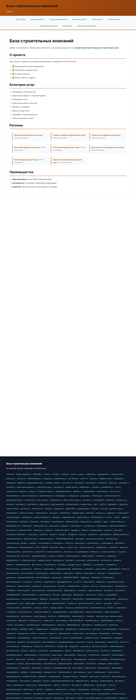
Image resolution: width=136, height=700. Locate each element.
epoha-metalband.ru (42, 517)
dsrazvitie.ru (66, 599)
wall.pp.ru (95, 681)
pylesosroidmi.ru (106, 681)
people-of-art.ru (44, 560)
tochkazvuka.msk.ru (29, 560)
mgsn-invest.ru (114, 672)
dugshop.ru (111, 513)
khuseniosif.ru (116, 651)
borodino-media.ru (53, 483)
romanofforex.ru (93, 543)
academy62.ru (50, 582)
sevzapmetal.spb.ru (60, 612)
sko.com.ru (25, 556)
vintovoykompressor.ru (26, 487)
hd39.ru (34, 633)
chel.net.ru (90, 513)
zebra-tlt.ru (112, 483)
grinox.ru (125, 569)
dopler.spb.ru (68, 573)
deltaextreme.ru (64, 633)
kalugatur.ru (72, 534)
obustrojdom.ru (70, 590)
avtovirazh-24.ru (13, 651)
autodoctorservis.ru (112, 496)
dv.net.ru (46, 681)
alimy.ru (63, 547)
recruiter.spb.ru (45, 543)
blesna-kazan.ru (88, 556)
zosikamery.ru (12, 547)
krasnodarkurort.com (115, 582)
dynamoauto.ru (93, 560)
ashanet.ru (94, 478)
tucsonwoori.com (34, 642)
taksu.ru (32, 491)
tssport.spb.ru (30, 603)
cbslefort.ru (11, 638)
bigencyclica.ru (84, 509)
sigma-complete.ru (112, 612)
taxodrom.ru (55, 599)
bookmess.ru (11, 620)
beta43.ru (21, 642)
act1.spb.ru (62, 565)
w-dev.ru (108, 517)
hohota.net (53, 547)
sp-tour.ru (86, 586)
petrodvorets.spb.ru (100, 646)
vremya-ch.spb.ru (13, 608)
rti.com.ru (77, 582)
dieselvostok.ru (83, 517)
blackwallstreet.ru (59, 603)
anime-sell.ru (37, 668)
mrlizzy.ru (61, 625)
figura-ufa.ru (94, 676)
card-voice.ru (67, 483)
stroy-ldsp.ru (19, 625)
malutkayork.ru (58, 522)
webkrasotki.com (13, 526)
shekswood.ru (90, 668)
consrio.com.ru (38, 509)
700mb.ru (84, 676)
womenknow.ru (12, 681)
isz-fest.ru (108, 530)
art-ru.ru (77, 694)
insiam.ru (48, 509)
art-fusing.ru (117, 633)
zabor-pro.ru (91, 595)
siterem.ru (38, 569)
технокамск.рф (79, 659)
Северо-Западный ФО (58, 19)
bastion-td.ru (40, 552)
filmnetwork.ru (12, 522)
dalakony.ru (85, 577)
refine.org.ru (20, 659)
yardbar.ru (25, 672)
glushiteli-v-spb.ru (27, 629)
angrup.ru (33, 543)
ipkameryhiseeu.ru (98, 608)
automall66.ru (117, 668)
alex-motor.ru (37, 565)
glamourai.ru (67, 595)
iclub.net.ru (89, 569)
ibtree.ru (72, 689)
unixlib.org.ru (96, 689)
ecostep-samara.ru (108, 552)
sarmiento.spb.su (116, 509)
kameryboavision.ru (14, 539)
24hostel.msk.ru (97, 517)
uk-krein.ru (31, 659)
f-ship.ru (116, 517)
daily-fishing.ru (12, 629)
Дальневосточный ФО (48, 26)
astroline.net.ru (50, 565)
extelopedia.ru (12, 513)
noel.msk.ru (80, 642)
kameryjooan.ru (42, 573)
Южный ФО (67, 26)
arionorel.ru (105, 651)
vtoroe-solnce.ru (13, 646)
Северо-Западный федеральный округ (69, 135)
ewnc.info (118, 530)
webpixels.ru (74, 646)
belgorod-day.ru (106, 478)
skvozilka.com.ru (39, 694)
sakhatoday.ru (102, 526)
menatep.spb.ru (109, 689)
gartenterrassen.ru (13, 694)
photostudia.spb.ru (13, 582)
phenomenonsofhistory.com (63, 681)
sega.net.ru (37, 681)
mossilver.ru (101, 556)
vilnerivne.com (113, 642)
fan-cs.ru (94, 586)
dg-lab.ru (24, 543)
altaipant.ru (48, 478)
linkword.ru (22, 620)
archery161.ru (70, 509)
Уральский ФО (97, 19)
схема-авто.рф (12, 543)
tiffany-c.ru (95, 552)
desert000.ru (27, 608)
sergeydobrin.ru (12, 560)
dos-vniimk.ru (25, 681)
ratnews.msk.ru (56, 638)
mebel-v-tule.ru (24, 586)
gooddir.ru (98, 522)
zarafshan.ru (124, 483)
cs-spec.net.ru (48, 620)
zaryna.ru (95, 487)
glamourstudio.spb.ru (33, 663)
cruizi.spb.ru (43, 651)
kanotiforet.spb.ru (46, 496)
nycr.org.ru (108, 603)
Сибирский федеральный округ (66, 147)
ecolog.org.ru (73, 496)
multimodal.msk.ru (62, 530)
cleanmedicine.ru (13, 496)
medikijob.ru (96, 577)
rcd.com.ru (43, 633)
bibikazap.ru (19, 685)
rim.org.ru (56, 595)
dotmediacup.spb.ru (14, 655)
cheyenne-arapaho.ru (42, 612)
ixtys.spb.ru (11, 663)
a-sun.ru (9, 625)
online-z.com (72, 547)
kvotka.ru (10, 504)
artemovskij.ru (56, 573)
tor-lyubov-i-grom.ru (45, 491)
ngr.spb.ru (56, 517)
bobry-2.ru (124, 642)
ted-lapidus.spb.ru (77, 612)
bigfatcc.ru (21, 483)
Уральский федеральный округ (27, 147)
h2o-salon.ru (45, 522)
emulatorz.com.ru (89, 694)
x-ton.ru (117, 487)
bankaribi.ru (119, 478)
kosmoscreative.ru (54, 552)
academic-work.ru (92, 638)
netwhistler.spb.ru (45, 685)
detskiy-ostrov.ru (40, 526)
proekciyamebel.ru (29, 595)
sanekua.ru (118, 638)
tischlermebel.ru (104, 668)
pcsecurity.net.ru (49, 586)
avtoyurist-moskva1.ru (95, 539)
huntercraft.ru (49, 646)
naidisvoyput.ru (100, 672)
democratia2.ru (78, 616)
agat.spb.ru (79, 539)
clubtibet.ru (70, 560)
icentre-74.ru (11, 633)
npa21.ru (117, 603)
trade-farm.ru (11, 491)
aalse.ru (81, 474)
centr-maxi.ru (70, 698)
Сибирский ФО (114, 19)
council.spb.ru (49, 569)
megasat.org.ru (42, 629)
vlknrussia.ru (59, 487)
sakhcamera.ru (56, 500)
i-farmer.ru (90, 616)
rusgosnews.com (68, 517)
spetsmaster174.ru (82, 608)
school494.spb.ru (13, 517)
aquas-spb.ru (100, 642)
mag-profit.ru (124, 629)
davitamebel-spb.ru (39, 556)
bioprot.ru (53, 633)
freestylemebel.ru (65, 672)
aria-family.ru (73, 478)
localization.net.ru (57, 629)
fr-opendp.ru (11, 612)
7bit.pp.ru (62, 534)
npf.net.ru (53, 534)
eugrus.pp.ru (44, 504)
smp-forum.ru (28, 552)
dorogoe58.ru (111, 595)
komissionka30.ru (110, 629)
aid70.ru (78, 573)
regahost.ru (123, 504)
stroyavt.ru (87, 500)
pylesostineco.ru (13, 573)
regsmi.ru (125, 517)
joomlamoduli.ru (76, 638)
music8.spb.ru (57, 543)
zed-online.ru (91, 483)
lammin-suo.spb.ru (26, 513)
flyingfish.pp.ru (71, 629)
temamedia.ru (104, 633)
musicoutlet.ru (79, 663)
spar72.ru (39, 689)
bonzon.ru (66, 685)
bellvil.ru (57, 685)
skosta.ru (119, 620)
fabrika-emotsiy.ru (47, 539)
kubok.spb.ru (80, 543)
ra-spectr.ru (92, 659)
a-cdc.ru (73, 474)
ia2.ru (96, 504)
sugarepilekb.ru (114, 569)
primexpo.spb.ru (72, 504)
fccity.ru (20, 663)
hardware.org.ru (111, 539)
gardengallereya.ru (64, 582)
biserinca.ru (101, 582)
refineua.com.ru (35, 620)
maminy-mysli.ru (92, 651)
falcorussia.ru (97, 496)
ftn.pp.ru (101, 595)
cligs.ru (9, 685)
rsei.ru (90, 672)
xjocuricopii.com (38, 590)
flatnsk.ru (10, 565)
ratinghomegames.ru (94, 599)
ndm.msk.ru (101, 573)
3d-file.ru (65, 474)
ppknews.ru (108, 590)
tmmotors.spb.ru (23, 590)
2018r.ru (80, 698)
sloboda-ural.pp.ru (26, 547)
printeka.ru (27, 694)
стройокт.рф (62, 646)
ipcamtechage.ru (107, 620)
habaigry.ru (75, 530)
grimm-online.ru (114, 663)
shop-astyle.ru (70, 655)
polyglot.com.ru (74, 565)
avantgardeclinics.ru (67, 642)
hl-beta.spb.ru (123, 513)
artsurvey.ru (39, 698)
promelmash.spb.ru (118, 659)
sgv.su (105, 522)
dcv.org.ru (69, 608)
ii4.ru (21, 603)
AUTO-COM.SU (41, 547)
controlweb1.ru (99, 500)
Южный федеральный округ (26, 160)
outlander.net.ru (12, 668)
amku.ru (112, 685)
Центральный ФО (37, 19)
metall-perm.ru (89, 573)
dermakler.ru (28, 698)
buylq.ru (90, 642)
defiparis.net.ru (89, 685)
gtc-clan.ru (119, 681)
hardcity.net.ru (78, 599)
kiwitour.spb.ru (36, 672)
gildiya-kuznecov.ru (121, 534)
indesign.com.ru (50, 672)
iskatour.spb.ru (42, 513)
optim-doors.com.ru (86, 603)
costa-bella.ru (32, 504)
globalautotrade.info (26, 577)
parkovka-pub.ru (54, 694)
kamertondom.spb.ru (14, 500)
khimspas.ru (59, 698)
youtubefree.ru (107, 487)
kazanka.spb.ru (105, 534)
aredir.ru (49, 698)
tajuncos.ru (23, 491)
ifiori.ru (45, 608)
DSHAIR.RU (10, 590)
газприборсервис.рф (62, 668)
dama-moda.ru (27, 616)
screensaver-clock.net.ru (16, 534)
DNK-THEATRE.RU (76, 620)
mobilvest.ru (113, 547)
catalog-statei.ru (56, 608)
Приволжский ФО (79, 19)
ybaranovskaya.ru (95, 590)
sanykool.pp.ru (84, 689)
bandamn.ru (11, 483)
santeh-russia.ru (106, 586)
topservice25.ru (110, 599)
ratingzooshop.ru (114, 573)
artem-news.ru (89, 582)
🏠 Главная (20, 19)
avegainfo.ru (59, 509)
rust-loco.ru (100, 513)
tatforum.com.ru (118, 694)
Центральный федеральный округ (28, 135)
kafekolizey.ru (77, 569)
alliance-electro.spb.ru (72, 500)
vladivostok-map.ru (44, 487)
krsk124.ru (69, 543)
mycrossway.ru (92, 633)
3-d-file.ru (56, 474)
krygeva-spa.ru (78, 513)
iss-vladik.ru (76, 685)
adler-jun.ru (10, 478)
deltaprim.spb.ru (72, 522)
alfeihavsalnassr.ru (34, 478)
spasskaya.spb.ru (56, 651)
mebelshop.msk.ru (13, 552)
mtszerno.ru (113, 625)
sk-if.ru (66, 638)
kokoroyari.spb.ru (73, 556)
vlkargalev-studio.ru (70, 676)
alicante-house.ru (30, 676)
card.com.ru (93, 534)
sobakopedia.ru (96, 530)
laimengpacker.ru (13, 599)
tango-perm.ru (86, 522)
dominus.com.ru (61, 689)
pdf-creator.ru (76, 526)
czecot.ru (33, 651)
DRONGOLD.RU (64, 616)
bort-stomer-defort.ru (94, 698)
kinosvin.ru (34, 522)
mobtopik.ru (36, 586)
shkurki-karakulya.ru (29, 496)
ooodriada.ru (103, 659)
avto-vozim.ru (42, 500)
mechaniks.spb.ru (92, 620)
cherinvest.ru (27, 526)
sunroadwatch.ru (24, 638)
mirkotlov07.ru (78, 633)
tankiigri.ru (49, 689)
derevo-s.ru (82, 655)
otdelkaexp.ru (101, 547)
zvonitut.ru (102, 483)
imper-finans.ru (45, 595)
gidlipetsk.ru (87, 565)
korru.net (104, 509)
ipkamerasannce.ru (13, 676)
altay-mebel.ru (61, 620)
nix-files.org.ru (89, 526)
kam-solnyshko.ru (25, 612)
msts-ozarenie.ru (28, 573)
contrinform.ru (94, 655)
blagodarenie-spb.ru (36, 483)
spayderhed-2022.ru (63, 491)
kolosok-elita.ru (12, 509)
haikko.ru (85, 530)
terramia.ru (38, 582)
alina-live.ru (105, 676)
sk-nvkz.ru (52, 616)
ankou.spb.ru (54, 526)
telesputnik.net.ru (82, 681)
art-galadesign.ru (82, 552)
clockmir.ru (38, 646)
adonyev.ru (21, 478)
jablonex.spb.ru (116, 616)
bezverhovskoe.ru (43, 577)
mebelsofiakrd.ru (73, 625)
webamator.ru (84, 487)
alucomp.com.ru (104, 694)
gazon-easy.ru (101, 569)
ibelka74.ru (42, 676)
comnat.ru (44, 534)
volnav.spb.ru (33, 534)
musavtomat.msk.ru (54, 590)
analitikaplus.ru (107, 543)
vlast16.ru (95, 509)
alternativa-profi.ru (13, 698)
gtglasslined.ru (12, 603)
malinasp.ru (24, 522)
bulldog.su (102, 663)
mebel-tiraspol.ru (31, 655)
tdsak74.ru (110, 500)
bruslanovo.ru (26, 569)
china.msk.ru (91, 663)
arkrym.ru (84, 478)
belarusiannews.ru (119, 676)
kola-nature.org (50, 663)
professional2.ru (111, 698)
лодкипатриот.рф (63, 569)
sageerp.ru (44, 599)
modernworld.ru (12, 616)
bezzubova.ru (58, 560)
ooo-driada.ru (99, 565)
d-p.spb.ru (122, 552)
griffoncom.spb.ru (31, 539)
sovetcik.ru (82, 590)
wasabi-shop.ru (71, 487)
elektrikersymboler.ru (118, 526)
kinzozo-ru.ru (121, 500)
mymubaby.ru (27, 517)
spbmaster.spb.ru (65, 663)
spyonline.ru (120, 543)
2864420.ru (37, 474)
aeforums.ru (38, 530)
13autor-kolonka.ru (23, 474)
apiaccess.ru (11, 577)
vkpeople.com (78, 651)
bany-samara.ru (79, 672)
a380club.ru (91, 474)
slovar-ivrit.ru (115, 491)
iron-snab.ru (20, 504)
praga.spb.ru (86, 496)
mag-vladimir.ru (12, 672)
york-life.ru (10, 487)
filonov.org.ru (66, 659)
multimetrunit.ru (74, 586)
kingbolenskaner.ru (22, 565)
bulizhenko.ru (87, 625)
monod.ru (10, 659)
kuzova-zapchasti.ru (30, 599)
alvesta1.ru (65, 526)
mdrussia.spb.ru (118, 655)
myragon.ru (27, 582)
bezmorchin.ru (86, 504)
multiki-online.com (117, 522)
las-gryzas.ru (102, 685)
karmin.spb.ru (77, 668)
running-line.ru (65, 513)
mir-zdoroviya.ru (13, 569)
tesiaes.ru (83, 534)
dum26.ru (110, 608)
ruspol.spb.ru (121, 608)
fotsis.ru (52, 556)
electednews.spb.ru (14, 689)
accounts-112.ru (117, 474)
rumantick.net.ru (100, 625)
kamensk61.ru (42, 659)
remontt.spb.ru (109, 577)
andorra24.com (44, 603)
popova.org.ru (31, 685)
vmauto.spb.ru (57, 655)
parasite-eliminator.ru (94, 612)
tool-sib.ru (62, 586)
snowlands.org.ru (33, 625)
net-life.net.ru (30, 500)
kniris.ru (68, 651)
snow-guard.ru (102, 491)
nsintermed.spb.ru (117, 646)
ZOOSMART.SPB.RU (71, 577)
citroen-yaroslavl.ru (40, 638)
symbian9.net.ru (120, 586)
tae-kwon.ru (25, 509)
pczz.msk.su (86, 646)
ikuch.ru (99, 603)
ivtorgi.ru (37, 608)
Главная (9, 11)
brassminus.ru (78, 595)
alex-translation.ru (49, 642)
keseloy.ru (48, 668)
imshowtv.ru (11, 586)
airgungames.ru (103, 474)
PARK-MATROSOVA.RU (65, 539)
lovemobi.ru (67, 694)
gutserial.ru (105, 655)
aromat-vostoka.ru (86, 547)
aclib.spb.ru (97, 629)
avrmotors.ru (68, 552)
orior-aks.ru (80, 560)
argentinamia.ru (60, 478)
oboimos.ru (72, 603)
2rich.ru (47, 474)
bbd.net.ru (124, 547)
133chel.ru (10, 474)
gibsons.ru (123, 698)
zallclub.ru (49, 530)
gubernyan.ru (123, 599)
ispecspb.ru (112, 504)
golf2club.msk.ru (25, 530)
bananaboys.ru (107, 638)
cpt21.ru (103, 504)
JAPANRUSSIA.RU (13, 595)
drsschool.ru (57, 577)
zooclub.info (55, 659)
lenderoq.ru (111, 556)
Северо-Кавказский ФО (86, 26)
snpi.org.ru (53, 513)
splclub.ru (77, 491)
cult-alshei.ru (120, 590)
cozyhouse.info (55, 676)
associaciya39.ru (57, 504)
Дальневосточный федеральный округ (107, 147)
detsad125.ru (112, 565)
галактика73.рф (13, 556)
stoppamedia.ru (89, 491)
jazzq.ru (24, 651)
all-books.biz (44, 655)
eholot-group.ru (40, 616)
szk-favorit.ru (106, 560)
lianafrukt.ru (11, 642)
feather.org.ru (28, 689)
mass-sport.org (102, 616)
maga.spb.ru (25, 668)
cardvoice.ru (79, 483)
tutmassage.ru (61, 496)
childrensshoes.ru (49, 625)
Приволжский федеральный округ (106, 135)
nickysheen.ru (26, 646)
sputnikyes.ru (11, 530)
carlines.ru (117, 560)
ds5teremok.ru (85, 629)
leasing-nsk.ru (23, 633)
